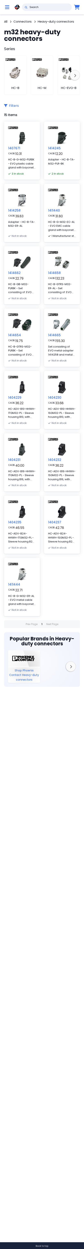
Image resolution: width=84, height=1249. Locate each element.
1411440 (54, 210)
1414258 (14, 210)
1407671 (14, 148)
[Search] (26, 7)
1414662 (14, 273)
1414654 (14, 335)
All (5, 21)
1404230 (54, 397)
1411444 (14, 584)
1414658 (54, 273)
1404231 (14, 460)
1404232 (54, 460)
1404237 (54, 522)
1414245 (54, 148)
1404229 (14, 397)
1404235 (14, 522)
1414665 (54, 335)
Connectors (22, 21)
